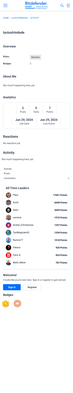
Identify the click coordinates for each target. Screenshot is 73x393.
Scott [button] (16, 202)
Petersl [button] (16, 247)
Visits (36, 111)
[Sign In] (68, 5)
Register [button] (32, 287)
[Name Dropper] (6, 303)
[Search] (62, 5)
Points (49, 111)
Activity (8, 168)
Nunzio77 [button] (18, 240)
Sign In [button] (12, 287)
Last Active (49, 123)
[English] (36, 5)
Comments (36, 178)
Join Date (24, 123)
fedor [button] (16, 210)
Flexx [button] (15, 195)
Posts (23, 111)
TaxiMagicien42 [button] (21, 232)
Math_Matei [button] (19, 262)
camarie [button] (17, 217)
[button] (8, 195)
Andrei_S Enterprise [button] (23, 225)
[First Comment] (17, 303)
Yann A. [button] (17, 255)
